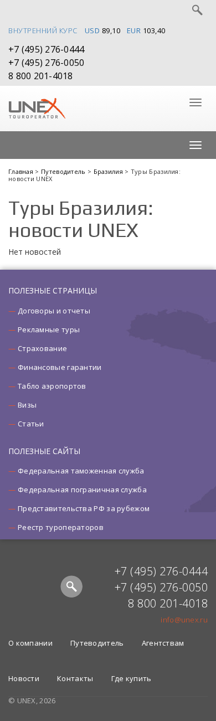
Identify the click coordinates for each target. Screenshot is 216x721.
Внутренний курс (43, 30)
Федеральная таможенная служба (81, 471)
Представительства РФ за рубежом (84, 508)
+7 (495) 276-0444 (46, 49)
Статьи (31, 424)
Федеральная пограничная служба (82, 490)
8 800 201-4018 (40, 76)
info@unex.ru (184, 620)
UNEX (36, 108)
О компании (30, 643)
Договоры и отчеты (54, 311)
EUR (134, 30)
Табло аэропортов (52, 386)
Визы (27, 405)
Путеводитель (64, 171)
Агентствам (163, 643)
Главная (21, 171)
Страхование (42, 348)
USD (92, 30)
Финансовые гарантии (60, 367)
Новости (23, 678)
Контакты (75, 678)
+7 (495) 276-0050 (46, 62)
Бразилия (109, 171)
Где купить (131, 678)
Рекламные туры (49, 329)
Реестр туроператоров (61, 527)
